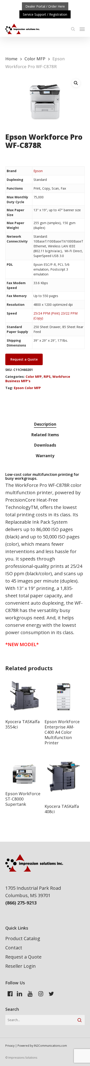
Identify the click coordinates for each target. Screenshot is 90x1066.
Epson (38, 171)
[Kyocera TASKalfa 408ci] (64, 780)
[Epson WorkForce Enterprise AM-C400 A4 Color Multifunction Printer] (64, 696)
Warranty (45, 455)
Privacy (10, 1046)
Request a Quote (23, 957)
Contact (13, 948)
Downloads (45, 445)
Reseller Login (20, 966)
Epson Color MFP (27, 388)
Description (45, 424)
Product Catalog (22, 938)
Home (11, 58)
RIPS (47, 376)
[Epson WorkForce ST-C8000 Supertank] (24, 774)
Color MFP (34, 58)
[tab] (45, 424)
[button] (82, 29)
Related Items (45, 434)
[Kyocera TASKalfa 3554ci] (24, 696)
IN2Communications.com (50, 1046)
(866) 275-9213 (21, 903)
